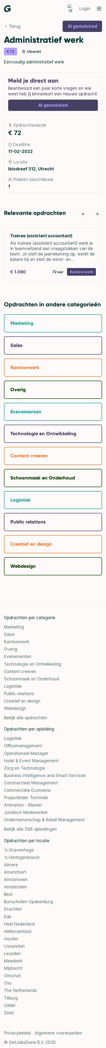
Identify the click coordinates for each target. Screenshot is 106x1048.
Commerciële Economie (27, 790)
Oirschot (12, 975)
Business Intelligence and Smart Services (45, 775)
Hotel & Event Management (31, 760)
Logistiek (13, 686)
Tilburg (11, 998)
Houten (11, 938)
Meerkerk (13, 960)
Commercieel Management (31, 782)
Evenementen (17, 656)
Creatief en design (22, 701)
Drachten (13, 909)
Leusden (12, 953)
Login (84, 8)
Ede (7, 916)
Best (8, 894)
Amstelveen (16, 879)
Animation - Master (23, 805)
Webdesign (15, 708)
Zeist (9, 1012)
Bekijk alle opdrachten (25, 717)
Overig (10, 649)
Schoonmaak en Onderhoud (31, 678)
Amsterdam (15, 886)
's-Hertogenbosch (22, 857)
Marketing (14, 627)
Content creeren (20, 671)
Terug (14, 26)
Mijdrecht (13, 968)
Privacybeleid (17, 1033)
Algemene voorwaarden (58, 1033)
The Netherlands (20, 990)
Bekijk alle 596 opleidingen (30, 829)
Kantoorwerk (16, 641)
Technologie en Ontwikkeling (32, 664)
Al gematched (82, 26)
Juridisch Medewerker (26, 812)
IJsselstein (14, 946)
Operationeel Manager (26, 753)
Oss (8, 983)
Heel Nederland (19, 924)
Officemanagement (23, 745)
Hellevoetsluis (18, 931)
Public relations (19, 693)
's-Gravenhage (19, 850)
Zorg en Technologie (24, 768)
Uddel (9, 1005)
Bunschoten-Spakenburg (28, 901)
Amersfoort (15, 872)
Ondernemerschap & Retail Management (44, 819)
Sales (9, 634)
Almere (11, 864)
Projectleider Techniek (26, 797)
